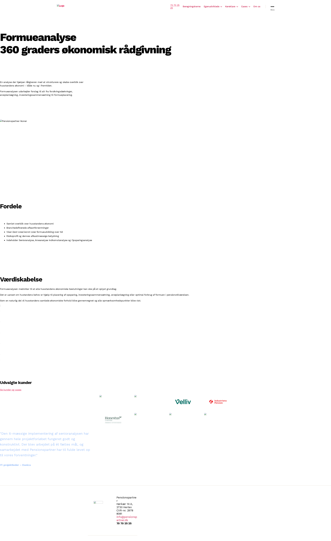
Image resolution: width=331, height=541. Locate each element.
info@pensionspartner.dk (126, 518)
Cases (244, 6)
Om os (256, 6)
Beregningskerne (192, 6)
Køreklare (230, 6)
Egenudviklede (211, 6)
